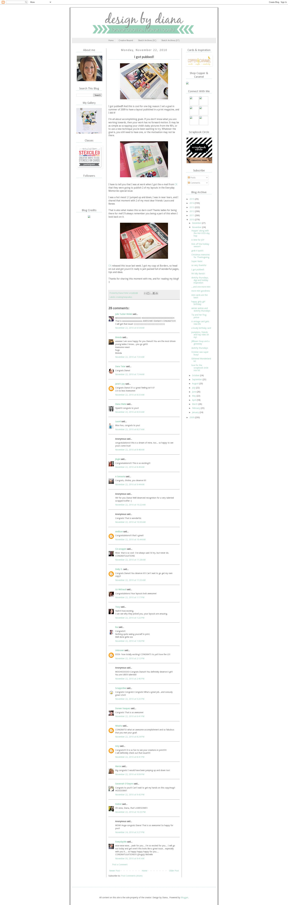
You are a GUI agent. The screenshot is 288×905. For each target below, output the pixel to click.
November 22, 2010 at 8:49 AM (129, 467)
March (195, 404)
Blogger (184, 897)
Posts (192, 177)
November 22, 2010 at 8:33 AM (129, 395)
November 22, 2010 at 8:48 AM (129, 449)
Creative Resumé (126, 40)
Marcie (118, 766)
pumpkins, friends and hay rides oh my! (200, 335)
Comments (195, 183)
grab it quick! (197, 250)
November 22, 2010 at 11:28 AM (130, 560)
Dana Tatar (120, 366)
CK (176, 184)
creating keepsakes (124, 297)
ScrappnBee (120, 688)
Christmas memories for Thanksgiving (200, 255)
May (194, 396)
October (196, 375)
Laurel (118, 421)
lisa (116, 627)
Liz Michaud (120, 589)
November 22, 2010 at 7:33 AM (129, 357)
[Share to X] (151, 293)
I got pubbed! (197, 269)
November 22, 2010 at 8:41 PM (129, 757)
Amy (117, 746)
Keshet (118, 804)
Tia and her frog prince (198, 316)
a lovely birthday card (201, 328)
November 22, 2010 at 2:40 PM (129, 678)
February (196, 408)
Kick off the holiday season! (200, 245)
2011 (192, 215)
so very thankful (198, 265)
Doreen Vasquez (122, 708)
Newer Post (114, 870)
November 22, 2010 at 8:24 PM (129, 737)
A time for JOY (197, 240)
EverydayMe (120, 842)
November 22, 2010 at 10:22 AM (130, 504)
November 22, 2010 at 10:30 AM (130, 522)
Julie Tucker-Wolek (123, 314)
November (197, 227)
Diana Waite (120, 404)
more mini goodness (200, 291)
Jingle (117, 459)
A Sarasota (120, 476)
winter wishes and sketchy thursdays (200, 309)
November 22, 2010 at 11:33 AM (130, 580)
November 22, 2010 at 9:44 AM (129, 484)
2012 (192, 211)
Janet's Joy (120, 384)
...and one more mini (200, 287)
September (197, 379)
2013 (192, 207)
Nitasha (118, 726)
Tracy (117, 607)
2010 (192, 219)
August (195, 383)
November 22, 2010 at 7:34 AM (129, 374)
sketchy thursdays (199, 348)
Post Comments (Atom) (131, 876)
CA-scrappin (120, 549)
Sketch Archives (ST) (170, 40)
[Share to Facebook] (153, 293)
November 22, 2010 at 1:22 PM (129, 618)
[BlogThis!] (148, 293)
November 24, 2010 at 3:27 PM (129, 832)
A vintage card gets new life (200, 322)
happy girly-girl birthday (198, 302)
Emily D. (119, 569)
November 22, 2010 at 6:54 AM (129, 328)
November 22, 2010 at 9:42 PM (129, 794)
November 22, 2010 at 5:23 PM (129, 699)
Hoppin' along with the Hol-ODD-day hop (200, 233)
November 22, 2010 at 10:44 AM (130, 539)
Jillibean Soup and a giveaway (200, 342)
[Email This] (145, 293)
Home (111, 40)
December (197, 223)
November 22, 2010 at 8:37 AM (129, 429)
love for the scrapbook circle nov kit (199, 368)
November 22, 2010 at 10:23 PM (130, 812)
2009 (192, 417)
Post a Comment (120, 864)
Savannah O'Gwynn (124, 783)
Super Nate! (196, 261)
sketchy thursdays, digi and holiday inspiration (199, 280)
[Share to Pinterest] (156, 293)
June (194, 392)
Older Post (174, 870)
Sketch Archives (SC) (147, 40)
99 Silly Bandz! (198, 273)
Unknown (119, 650)
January (196, 412)
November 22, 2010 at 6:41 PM (129, 716)
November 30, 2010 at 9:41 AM (129, 858)
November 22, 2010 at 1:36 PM (129, 641)
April (194, 400)
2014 (192, 203)
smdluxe (119, 531)
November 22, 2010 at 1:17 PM (129, 597)
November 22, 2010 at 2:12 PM (129, 658)
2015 (192, 199)
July (194, 388)
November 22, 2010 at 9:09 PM (129, 774)
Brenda (118, 337)
